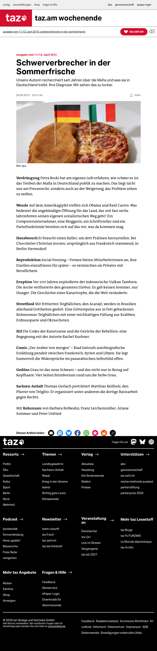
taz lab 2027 (89, 554)
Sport (6, 487)
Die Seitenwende (92, 475)
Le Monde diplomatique (136, 541)
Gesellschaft (11, 475)
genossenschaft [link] (124, 4)
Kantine (8, 589)
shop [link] (37, 4)
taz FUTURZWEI (131, 535)
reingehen (10, 558)
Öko (5, 470)
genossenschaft (131, 470)
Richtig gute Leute (54, 493)
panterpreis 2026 (132, 493)
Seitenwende (90, 633)
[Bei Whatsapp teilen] (86, 433)
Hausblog (87, 470)
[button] (152, 32)
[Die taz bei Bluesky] (142, 443)
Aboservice (49, 588)
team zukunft (50, 529)
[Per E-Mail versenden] (51, 433)
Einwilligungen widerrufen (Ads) (121, 633)
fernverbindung (13, 534)
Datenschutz (116, 627)
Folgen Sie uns (120, 442)
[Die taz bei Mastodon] (134, 443)
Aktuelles (87, 464)
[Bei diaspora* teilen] (95, 433)
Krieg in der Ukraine (55, 481)
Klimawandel (50, 499)
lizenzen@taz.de (56, 626)
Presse (86, 487)
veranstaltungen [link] (22, 4)
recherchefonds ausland (137, 481)
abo (123, 464)
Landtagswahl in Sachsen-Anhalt (53, 466)
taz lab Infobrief (52, 546)
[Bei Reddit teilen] (104, 433)
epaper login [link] (144, 4)
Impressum (133, 627)
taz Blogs (126, 530)
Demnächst (89, 531)
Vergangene (89, 549)
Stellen (86, 481)
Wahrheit (9, 504)
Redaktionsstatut (107, 621)
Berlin (6, 493)
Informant (100, 627)
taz (14, 442)
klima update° (11, 540)
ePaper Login (51, 593)
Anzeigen (9, 600)
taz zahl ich (128, 475)
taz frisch (48, 534)
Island (46, 487)
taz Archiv (127, 547)
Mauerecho (10, 546)
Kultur (7, 481)
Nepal (46, 475)
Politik (7, 464)
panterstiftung (130, 487)
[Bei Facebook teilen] (77, 433)
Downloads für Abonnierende (51, 602)
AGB (145, 627)
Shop (6, 595)
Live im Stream (91, 543)
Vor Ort (86, 537)
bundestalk (10, 529)
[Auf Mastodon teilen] (60, 433)
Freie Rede (10, 552)
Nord (6, 499)
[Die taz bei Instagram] (151, 443)
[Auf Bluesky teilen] (69, 433)
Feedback (48, 582)
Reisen (7, 583)
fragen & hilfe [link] (50, 4)
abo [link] (110, 4)
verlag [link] (6, 4)
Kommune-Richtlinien (134, 621)
